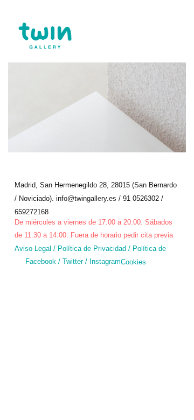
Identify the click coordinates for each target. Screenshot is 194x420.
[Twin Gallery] (44, 26)
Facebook (40, 261)
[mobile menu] (177, 29)
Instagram (105, 261)
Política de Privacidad (92, 248)
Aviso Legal (33, 248)
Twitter (74, 261)
